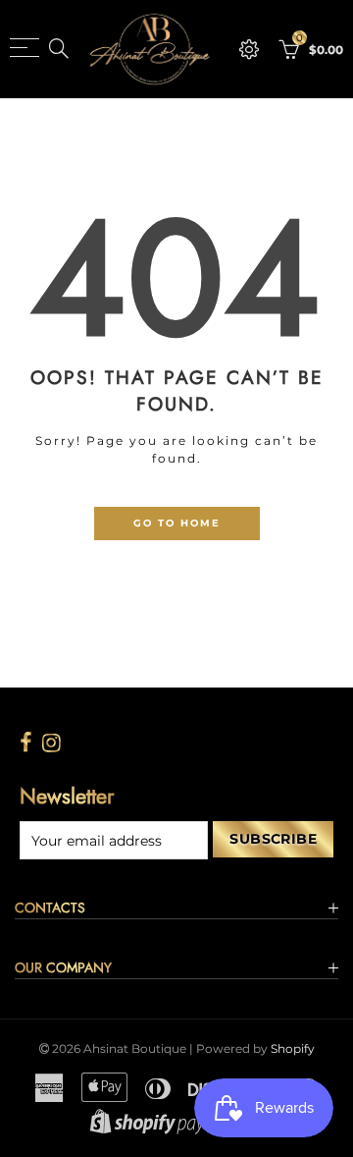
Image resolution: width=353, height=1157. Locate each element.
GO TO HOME (177, 522)
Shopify (293, 1048)
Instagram (51, 742)
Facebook (26, 742)
